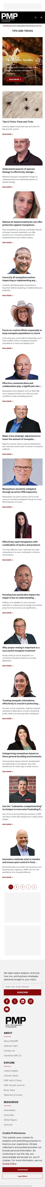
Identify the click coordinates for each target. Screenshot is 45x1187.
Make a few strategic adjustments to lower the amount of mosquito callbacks (21, 439)
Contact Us (9, 1050)
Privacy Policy (4, 1186)
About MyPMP (11, 1041)
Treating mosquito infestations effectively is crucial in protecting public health (20, 703)
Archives (8, 1124)
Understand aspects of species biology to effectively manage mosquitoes (18, 172)
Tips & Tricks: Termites (19, 60)
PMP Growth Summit (14, 1085)
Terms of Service (16, 1186)
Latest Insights (11, 1070)
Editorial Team (11, 1046)
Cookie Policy (9, 1163)
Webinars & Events (13, 1095)
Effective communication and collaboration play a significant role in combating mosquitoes (21, 386)
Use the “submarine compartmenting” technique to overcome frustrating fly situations (22, 809)
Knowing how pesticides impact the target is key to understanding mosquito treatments (21, 597)
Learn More (22, 1176)
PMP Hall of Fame (13, 1080)
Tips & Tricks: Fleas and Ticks (17, 121)
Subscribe (22, 992)
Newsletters (9, 1110)
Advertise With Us (12, 1055)
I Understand (22, 1170)
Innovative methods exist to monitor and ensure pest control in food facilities (21, 862)
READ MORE (14, 79)
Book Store (9, 1090)
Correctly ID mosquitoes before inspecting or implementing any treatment (18, 280)
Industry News (11, 1075)
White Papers (10, 1120)
